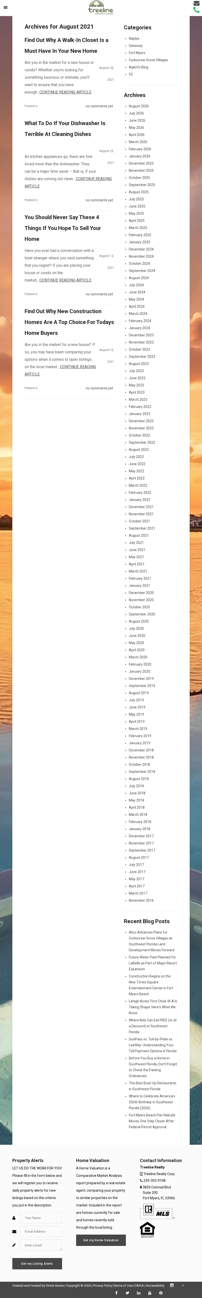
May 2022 (136, 471)
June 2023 (137, 378)
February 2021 (140, 578)
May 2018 (136, 800)
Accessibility (155, 1285)
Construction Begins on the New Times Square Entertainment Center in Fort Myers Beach (151, 985)
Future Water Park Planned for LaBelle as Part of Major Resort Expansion (153, 963)
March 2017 (138, 893)
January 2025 (139, 242)
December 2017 (141, 836)
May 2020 (136, 643)
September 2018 (142, 772)
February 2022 (140, 493)
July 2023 (136, 371)
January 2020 (139, 671)
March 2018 (138, 815)
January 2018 (139, 829)
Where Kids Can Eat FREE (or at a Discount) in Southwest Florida (153, 1026)
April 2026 (137, 135)
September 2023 (142, 357)
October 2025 (139, 178)
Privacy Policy (102, 1285)
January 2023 (139, 414)
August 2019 (139, 693)
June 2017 (137, 872)
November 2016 (141, 900)
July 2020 (136, 628)
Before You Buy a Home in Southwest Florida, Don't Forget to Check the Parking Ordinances (153, 1067)
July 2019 (136, 700)
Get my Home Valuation (101, 1240)
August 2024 (139, 278)
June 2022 (137, 464)
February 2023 (140, 407)
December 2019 (141, 679)
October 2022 (139, 435)
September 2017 (142, 850)
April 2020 (137, 650)
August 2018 (139, 779)
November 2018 (141, 757)
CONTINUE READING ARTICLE (65, 92)
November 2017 (141, 843)
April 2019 (137, 722)
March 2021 (138, 571)
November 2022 (141, 428)
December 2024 (141, 249)
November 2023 (141, 342)
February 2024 (140, 321)
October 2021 (139, 521)
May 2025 (136, 213)
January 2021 (139, 586)
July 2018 (136, 786)
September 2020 (142, 614)
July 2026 (136, 113)
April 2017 (137, 886)
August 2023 (139, 364)
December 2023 (141, 335)
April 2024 (137, 306)
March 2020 (138, 657)
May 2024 (136, 299)
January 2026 (139, 156)
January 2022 (139, 500)
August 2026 (139, 106)
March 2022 (138, 485)
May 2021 (136, 557)
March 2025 (138, 228)
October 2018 (139, 764)
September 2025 (142, 185)
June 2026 (137, 120)
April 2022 (137, 478)
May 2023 (136, 385)
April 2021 (137, 564)
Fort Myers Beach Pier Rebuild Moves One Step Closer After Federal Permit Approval (152, 1121)
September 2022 (142, 442)
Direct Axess (55, 1285)
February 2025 (140, 235)
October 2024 (139, 264)
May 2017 (136, 879)
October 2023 (139, 349)
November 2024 (141, 256)
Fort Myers (137, 53)
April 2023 (137, 392)
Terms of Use (123, 1285)
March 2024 (138, 314)
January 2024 (139, 328)
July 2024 (136, 285)
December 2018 (141, 750)
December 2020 (141, 593)
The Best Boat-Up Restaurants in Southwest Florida (152, 1086)
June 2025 (137, 206)
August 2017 (139, 857)
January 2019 (139, 743)
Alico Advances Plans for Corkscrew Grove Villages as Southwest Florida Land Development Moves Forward (151, 941)
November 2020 (141, 600)
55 (131, 74)
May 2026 (136, 128)
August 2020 (139, 621)
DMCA (139, 1285)
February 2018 (140, 822)
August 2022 (139, 450)
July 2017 (136, 865)
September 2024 (142, 271)
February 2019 (140, 736)
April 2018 (137, 807)
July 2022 (136, 457)
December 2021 (141, 507)
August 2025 (139, 192)
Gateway (136, 46)
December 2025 (141, 163)
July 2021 (136, 543)
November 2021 (141, 514)
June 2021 (137, 550)
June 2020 (137, 636)
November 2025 (141, 170)
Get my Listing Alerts (37, 1263)
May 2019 (136, 714)
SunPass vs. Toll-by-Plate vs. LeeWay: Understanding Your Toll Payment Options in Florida (153, 1045)
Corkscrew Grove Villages (148, 60)
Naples (134, 38)
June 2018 (137, 793)
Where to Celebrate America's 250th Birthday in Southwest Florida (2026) (152, 1102)
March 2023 (138, 399)
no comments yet (99, 106)
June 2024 (137, 292)
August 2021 (139, 535)
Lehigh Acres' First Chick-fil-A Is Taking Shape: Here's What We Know (153, 1007)
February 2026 (140, 149)
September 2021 (142, 528)
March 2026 (138, 142)
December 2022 (141, 421)
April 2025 (137, 221)
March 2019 (138, 729)
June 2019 (137, 707)
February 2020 (140, 664)
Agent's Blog (138, 67)
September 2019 (142, 686)
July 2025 (136, 199)
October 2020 (139, 607)
